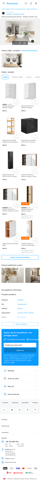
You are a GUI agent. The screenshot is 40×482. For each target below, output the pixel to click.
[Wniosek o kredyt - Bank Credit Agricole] (29, 472)
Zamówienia (5, 426)
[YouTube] (12, 410)
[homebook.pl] (12, 3)
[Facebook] (4, 410)
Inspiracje (15, 402)
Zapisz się (20, 350)
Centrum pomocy (10, 462)
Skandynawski (22, 304)
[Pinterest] (27, 410)
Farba (19, 321)
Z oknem (23, 317)
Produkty (5, 402)
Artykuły (35, 402)
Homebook (5, 432)
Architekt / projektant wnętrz (15, 14)
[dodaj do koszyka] (16, 100)
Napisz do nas (9, 458)
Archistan (9, 12)
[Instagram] (19, 410)
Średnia (19, 308)
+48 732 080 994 (11, 442)
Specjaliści (25, 402)
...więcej (12, 362)
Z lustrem (31, 313)
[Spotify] (35, 410)
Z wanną (20, 313)
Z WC (25, 313)
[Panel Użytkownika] (31, 3)
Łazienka (20, 300)
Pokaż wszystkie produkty (20, 257)
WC (18, 317)
